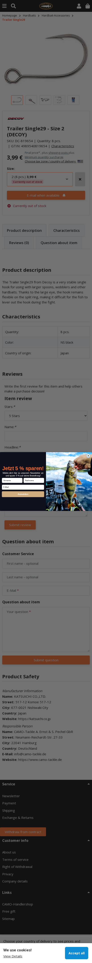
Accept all (77, 953)
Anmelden (23, 494)
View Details (12, 956)
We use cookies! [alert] (17, 950)
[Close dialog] (88, 455)
